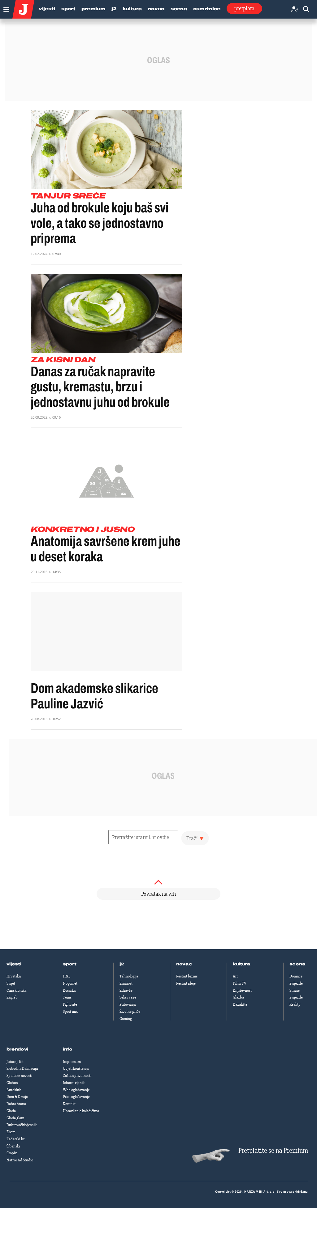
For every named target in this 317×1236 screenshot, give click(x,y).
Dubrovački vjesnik (22, 1124)
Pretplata (244, 8)
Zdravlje (125, 990)
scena (297, 964)
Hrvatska (14, 976)
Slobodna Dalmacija (22, 1068)
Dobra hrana (16, 1103)
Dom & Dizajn (17, 1096)
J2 (113, 9)
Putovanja (127, 1004)
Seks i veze (127, 997)
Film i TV (239, 983)
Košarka (69, 990)
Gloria (11, 1110)
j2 (121, 964)
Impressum (72, 1061)
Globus (12, 1082)
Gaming (125, 1018)
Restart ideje (186, 983)
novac (184, 964)
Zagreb (12, 997)
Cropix (12, 1153)
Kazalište (240, 1004)
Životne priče (129, 1011)
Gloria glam (15, 1118)
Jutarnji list (15, 1061)
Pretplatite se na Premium (273, 1151)
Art (235, 976)
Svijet (11, 983)
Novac (156, 9)
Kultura (132, 9)
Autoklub (14, 1089)
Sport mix (70, 1011)
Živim (11, 1131)
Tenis (67, 997)
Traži (192, 838)
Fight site (70, 1004)
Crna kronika (16, 990)
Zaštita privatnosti (77, 1075)
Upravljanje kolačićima (81, 1110)
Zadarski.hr (15, 1139)
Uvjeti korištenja (76, 1068)
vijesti (14, 964)
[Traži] (306, 9)
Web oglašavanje (76, 1089)
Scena (179, 9)
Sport (68, 9)
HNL (66, 976)
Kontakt (69, 1103)
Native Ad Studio (20, 1160)
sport (69, 964)
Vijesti (47, 9)
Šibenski (13, 1146)
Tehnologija (128, 976)
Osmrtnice (206, 9)
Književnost (242, 990)
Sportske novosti (19, 1075)
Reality (294, 1004)
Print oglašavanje (76, 1096)
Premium (93, 9)
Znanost (125, 983)
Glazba (238, 997)
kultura (241, 964)
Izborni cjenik (74, 1082)
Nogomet (70, 983)
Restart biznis (187, 976)
